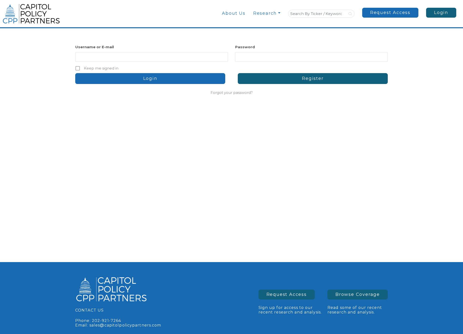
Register (312, 78)
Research (265, 13)
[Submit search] (350, 14)
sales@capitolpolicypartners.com (125, 325)
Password (245, 47)
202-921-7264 (106, 320)
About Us (233, 13)
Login (441, 12)
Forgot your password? (232, 92)
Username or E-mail (94, 47)
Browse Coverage (357, 294)
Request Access (390, 12)
